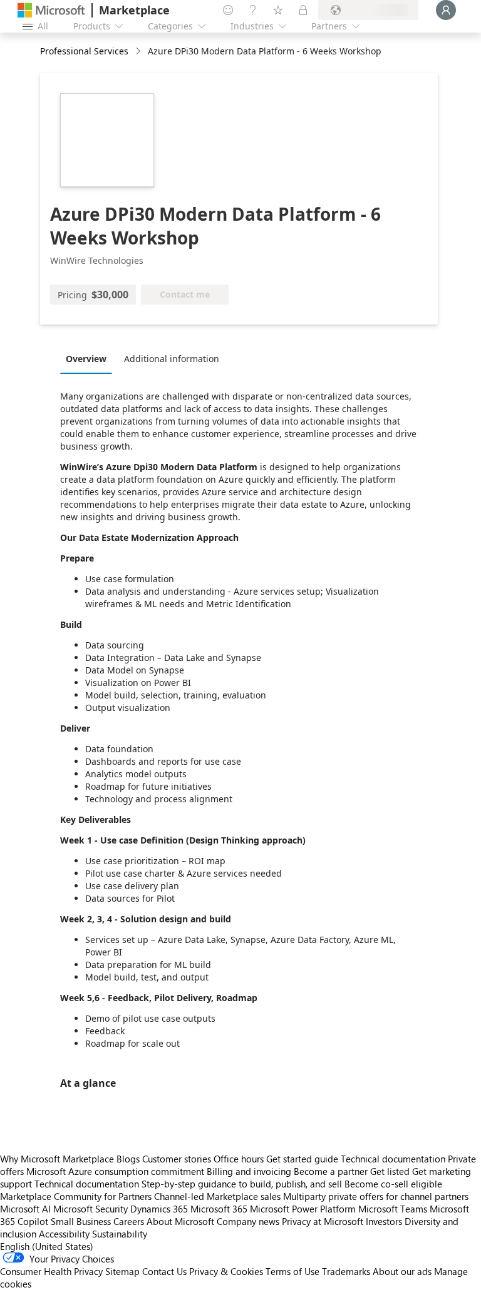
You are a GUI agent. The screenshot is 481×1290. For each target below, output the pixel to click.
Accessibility (64, 1233)
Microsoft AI (25, 1208)
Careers (128, 1221)
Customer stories (176, 1158)
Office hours (239, 1158)
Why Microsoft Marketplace (57, 1158)
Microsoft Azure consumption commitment (116, 1171)
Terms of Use (292, 1271)
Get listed (390, 1171)
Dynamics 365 (159, 1208)
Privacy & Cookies (226, 1271)
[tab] (89, 358)
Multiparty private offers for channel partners (375, 1196)
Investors (384, 1221)
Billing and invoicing (249, 1171)
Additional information (171, 359)
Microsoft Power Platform (303, 1208)
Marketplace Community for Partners (76, 1196)
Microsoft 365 (218, 1208)
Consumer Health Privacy (51, 1271)
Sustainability (119, 1233)
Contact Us (164, 1271)
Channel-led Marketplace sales (217, 1196)
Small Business (81, 1221)
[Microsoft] (51, 10)
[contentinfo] (139, 51)
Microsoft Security (90, 1208)
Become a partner (331, 1171)
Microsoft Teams (392, 1208)
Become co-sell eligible (393, 1183)
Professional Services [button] (84, 51)
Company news (248, 1221)
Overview (86, 359)
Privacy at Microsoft (322, 1221)
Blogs (128, 1158)
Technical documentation (393, 1158)
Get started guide (302, 1158)
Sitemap (122, 1271)
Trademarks (346, 1271)
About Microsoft (180, 1221)
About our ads (402, 1271)
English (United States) (46, 1246)
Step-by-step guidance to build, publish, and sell (242, 1183)
